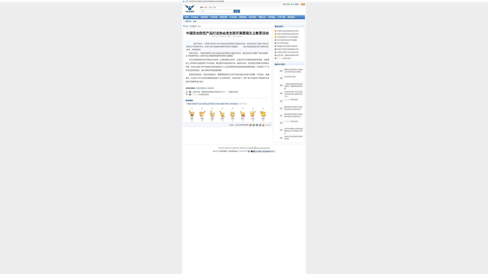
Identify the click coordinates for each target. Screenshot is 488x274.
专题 (214, 7)
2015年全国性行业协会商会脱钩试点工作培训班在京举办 (293, 131)
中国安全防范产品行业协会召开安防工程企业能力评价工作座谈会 (212, 104)
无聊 (232, 118)
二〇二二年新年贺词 (291, 121)
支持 (252, 118)
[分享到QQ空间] (263, 125)
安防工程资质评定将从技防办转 (288, 34)
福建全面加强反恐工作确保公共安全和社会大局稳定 (293, 71)
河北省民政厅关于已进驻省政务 (288, 37)
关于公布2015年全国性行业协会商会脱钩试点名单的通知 (205, 1)
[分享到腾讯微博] (242, 125)
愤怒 (212, 118)
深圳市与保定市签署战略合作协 (288, 49)
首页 (186, 26)
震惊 (191, 118)
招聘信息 (243, 148)
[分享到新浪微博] (251, 125)
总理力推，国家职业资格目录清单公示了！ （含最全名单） (216, 92)
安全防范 (211, 88)
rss (303, 4)
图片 (205, 7)
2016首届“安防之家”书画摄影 (287, 40)
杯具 (222, 118)
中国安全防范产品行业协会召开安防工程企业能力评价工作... (293, 94)
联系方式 (228, 148)
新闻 (201, 7)
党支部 (198, 88)
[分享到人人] (257, 125)
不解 (202, 118)
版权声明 (236, 148)
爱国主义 (204, 88)
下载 (210, 7)
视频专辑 (188, 21)
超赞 (263, 118)
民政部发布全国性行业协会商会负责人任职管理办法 (293, 108)
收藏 (269, 125)
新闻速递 (193, 26)
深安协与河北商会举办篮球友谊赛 (293, 138)
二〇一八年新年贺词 (201, 94)
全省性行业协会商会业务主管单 (288, 31)
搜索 (194, 21)
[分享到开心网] (260, 125)
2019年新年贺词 (282, 43)
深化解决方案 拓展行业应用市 (287, 46)
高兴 (242, 118)
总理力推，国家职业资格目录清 (288, 55)
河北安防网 (223, 151)
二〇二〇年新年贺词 (291, 100)
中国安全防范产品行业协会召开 (288, 52)
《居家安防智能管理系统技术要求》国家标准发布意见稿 (293, 86)
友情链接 (250, 148)
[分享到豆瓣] (254, 125)
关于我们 (221, 148)
